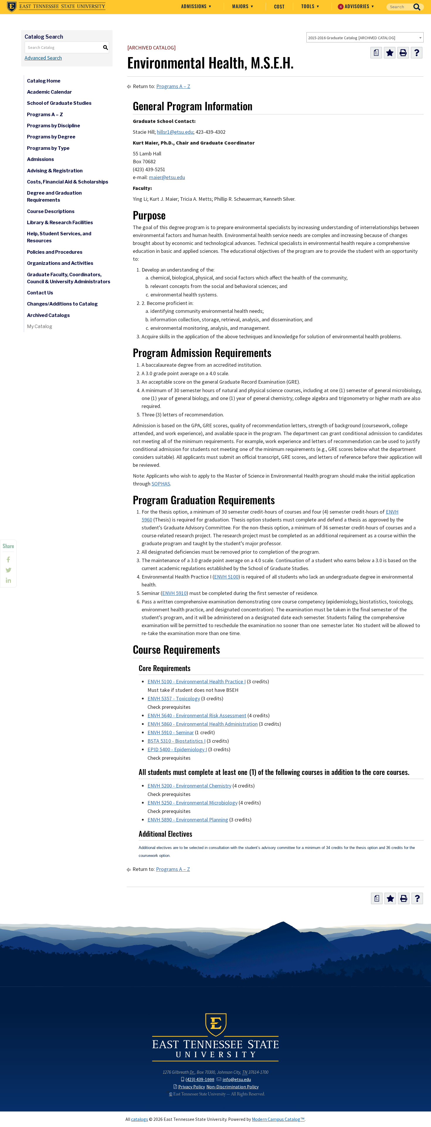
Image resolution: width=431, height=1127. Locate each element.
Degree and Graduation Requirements (54, 196)
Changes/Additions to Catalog (62, 304)
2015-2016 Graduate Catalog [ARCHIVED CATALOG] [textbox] (351, 38)
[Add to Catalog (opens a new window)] (390, 53)
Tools (308, 6)
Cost (279, 6)
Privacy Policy (191, 1087)
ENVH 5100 (226, 576)
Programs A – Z (45, 114)
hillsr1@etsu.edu (175, 131)
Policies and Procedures (54, 252)
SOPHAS (161, 483)
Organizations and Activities (60, 263)
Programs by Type (48, 148)
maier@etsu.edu (167, 177)
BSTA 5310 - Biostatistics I (176, 741)
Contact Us (40, 293)
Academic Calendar (49, 92)
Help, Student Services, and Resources (59, 237)
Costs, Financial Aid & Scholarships (67, 182)
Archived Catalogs (48, 315)
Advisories (355, 6)
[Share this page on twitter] (8, 570)
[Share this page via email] (8, 581)
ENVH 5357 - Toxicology (173, 698)
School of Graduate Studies (59, 103)
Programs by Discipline (53, 125)
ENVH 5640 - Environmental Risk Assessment (196, 715)
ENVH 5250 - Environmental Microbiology (192, 802)
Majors (241, 6)
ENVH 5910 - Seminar (170, 732)
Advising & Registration (55, 171)
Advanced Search (43, 57)
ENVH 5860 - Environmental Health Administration (202, 724)
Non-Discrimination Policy (232, 1087)
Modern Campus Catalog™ (278, 1119)
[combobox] (365, 37)
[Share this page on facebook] (8, 559)
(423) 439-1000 (199, 1079)
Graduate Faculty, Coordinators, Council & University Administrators (68, 278)
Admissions (194, 6)
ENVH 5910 (174, 593)
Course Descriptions (50, 211)
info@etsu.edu (237, 1079)
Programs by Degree (51, 137)
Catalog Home (43, 81)
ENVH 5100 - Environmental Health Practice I (196, 681)
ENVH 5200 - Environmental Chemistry (189, 785)
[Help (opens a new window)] (416, 53)
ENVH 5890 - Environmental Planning (187, 819)
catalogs (139, 1119)
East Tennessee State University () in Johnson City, (215, 1036)
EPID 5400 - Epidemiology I (177, 749)
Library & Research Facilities (60, 222)
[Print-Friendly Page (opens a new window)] (403, 53)
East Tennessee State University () (56, 7)
